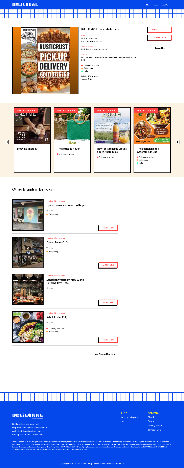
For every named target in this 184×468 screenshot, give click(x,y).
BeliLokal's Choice (26, 110)
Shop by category (129, 417)
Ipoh (51, 210)
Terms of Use (154, 429)
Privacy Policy (155, 425)
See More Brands (104, 354)
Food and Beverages (55, 201)
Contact (152, 421)
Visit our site (159, 29)
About (151, 416)
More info (108, 227)
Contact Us (159, 37)
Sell (122, 421)
